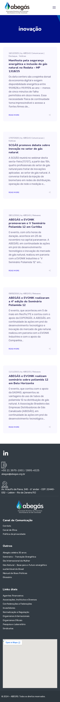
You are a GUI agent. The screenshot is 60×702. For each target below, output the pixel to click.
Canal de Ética (10, 530)
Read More (14, 115)
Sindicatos (8, 628)
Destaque (13, 56)
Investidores (9, 608)
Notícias (22, 56)
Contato (7, 526)
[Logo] (17, 7)
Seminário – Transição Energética (19, 557)
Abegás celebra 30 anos (14, 552)
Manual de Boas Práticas (15, 573)
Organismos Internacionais (16, 616)
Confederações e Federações (17, 604)
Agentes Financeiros (13, 595)
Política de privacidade (14, 534)
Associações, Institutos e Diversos (20, 599)
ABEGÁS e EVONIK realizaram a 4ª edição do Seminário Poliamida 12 (29, 301)
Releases (37, 215)
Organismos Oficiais (12, 620)
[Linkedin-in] (5, 453)
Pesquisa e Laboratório (14, 624)
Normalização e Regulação (16, 612)
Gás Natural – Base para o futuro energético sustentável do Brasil (25, 567)
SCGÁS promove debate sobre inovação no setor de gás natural (29, 148)
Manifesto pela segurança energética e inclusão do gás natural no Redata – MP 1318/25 (28, 66)
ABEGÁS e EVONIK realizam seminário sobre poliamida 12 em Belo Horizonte (28, 379)
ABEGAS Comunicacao (33, 53)
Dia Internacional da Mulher (16, 561)
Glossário (7, 577)
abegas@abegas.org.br (13, 474)
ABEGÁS (27, 215)
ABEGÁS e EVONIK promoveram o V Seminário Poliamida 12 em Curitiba (27, 223)
